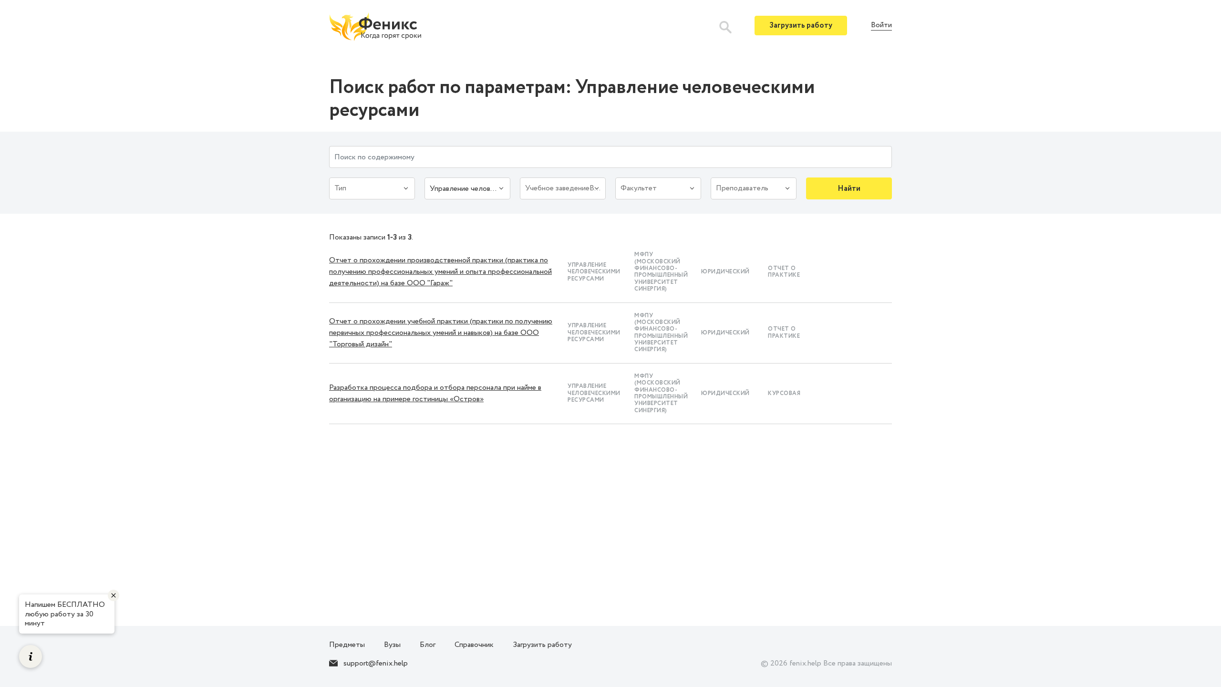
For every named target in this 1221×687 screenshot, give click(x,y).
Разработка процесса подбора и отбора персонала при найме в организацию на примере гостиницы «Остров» (435, 393)
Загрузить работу (800, 25)
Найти (849, 188)
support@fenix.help (375, 663)
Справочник (474, 644)
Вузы (392, 644)
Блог (427, 644)
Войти (881, 26)
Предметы (347, 644)
